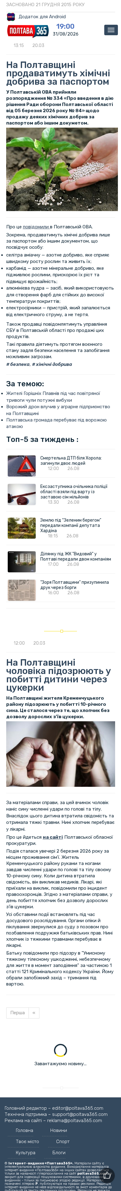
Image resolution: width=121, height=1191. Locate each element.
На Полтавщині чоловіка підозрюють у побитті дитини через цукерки (58, 675)
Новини (58, 1130)
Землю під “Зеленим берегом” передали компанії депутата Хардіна (70, 525)
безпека (19, 364)
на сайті (53, 837)
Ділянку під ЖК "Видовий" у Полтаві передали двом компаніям (75, 556)
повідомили (36, 227)
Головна (24, 1130)
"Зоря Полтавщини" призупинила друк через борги (74, 585)
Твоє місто (27, 1141)
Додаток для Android (42, 16)
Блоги (58, 1152)
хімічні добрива (53, 364)
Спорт (62, 1141)
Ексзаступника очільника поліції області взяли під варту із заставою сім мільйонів (73, 492)
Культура (25, 1152)
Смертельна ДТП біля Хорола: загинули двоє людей (71, 461)
